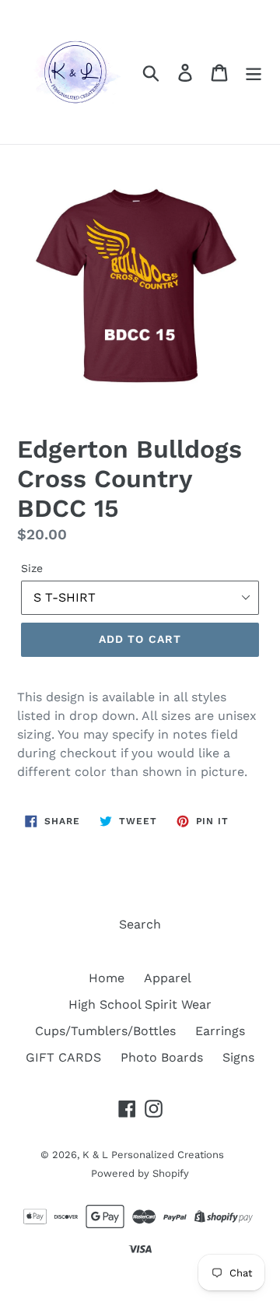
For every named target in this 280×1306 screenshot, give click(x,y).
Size (32, 568)
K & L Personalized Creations (153, 1154)
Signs (238, 1057)
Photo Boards (162, 1057)
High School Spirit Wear (140, 1004)
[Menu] (253, 72)
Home (106, 978)
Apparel (167, 978)
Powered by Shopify (140, 1173)
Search (140, 924)
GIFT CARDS (63, 1057)
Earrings (220, 1030)
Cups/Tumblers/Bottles (105, 1030)
